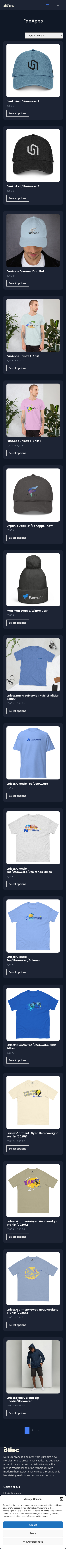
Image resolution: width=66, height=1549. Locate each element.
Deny (33, 1533)
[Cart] (58, 5)
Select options (17, 113)
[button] (61, 1499)
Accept (33, 1524)
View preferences (33, 1541)
